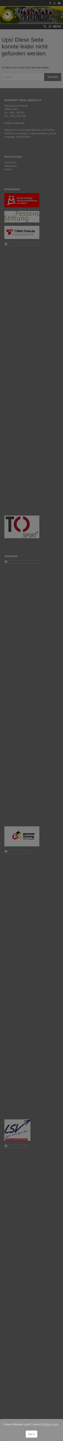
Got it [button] (31, 1434)
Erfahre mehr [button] (50, 1424)
